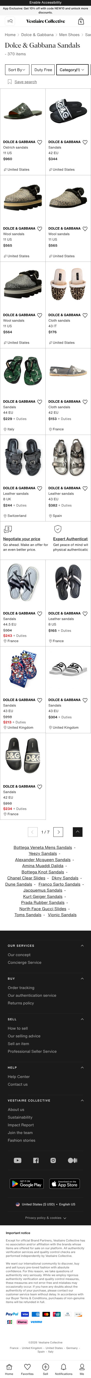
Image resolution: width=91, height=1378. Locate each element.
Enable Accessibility (45, 2)
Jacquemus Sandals (42, 890)
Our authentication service (32, 995)
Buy (11, 979)
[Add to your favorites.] (40, 142)
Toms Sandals (28, 915)
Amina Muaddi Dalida (42, 866)
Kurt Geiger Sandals (42, 897)
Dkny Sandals (65, 878)
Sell (12, 1019)
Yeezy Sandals (43, 854)
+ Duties (19, 418)
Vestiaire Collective (29, 1101)
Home (10, 35)
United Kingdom (32, 1348)
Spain (41, 1351)
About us (16, 1109)
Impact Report (21, 1125)
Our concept (19, 955)
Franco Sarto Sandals (59, 884)
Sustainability (20, 1117)
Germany (72, 1348)
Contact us (18, 1084)
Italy (50, 1351)
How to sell (18, 1028)
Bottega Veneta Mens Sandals (43, 848)
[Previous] (33, 832)
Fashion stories (21, 1140)
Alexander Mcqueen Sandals (43, 860)
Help (12, 1068)
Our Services (21, 946)
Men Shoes (69, 35)
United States (54, 1348)
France (14, 1348)
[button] (81, 21)
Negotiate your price (21, 539)
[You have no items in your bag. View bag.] (81, 21)
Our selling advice (24, 1036)
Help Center (19, 1076)
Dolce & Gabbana (37, 35)
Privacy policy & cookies (43, 1217)
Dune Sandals (18, 884)
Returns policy (21, 1003)
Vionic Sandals (62, 915)
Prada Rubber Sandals (43, 903)
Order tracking (21, 987)
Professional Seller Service (32, 1051)
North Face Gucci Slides (42, 909)
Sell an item (18, 1043)
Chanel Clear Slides (26, 878)
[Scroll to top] (78, 832)
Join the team (20, 1132)
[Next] (58, 832)
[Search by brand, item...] (10, 21)
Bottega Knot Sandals (43, 872)
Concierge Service (24, 962)
